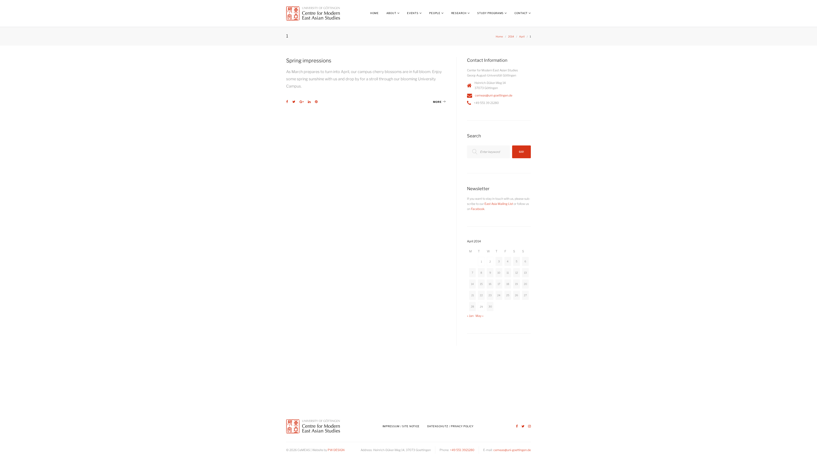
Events (412, 13)
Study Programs (490, 13)
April (522, 36)
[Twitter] (522, 426)
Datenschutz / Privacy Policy (450, 426)
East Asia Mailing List (498, 204)
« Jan (470, 316)
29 (481, 306)
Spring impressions (308, 61)
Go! (521, 151)
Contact (521, 13)
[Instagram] (529, 426)
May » (479, 316)
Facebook (477, 209)
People (434, 13)
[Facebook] (517, 426)
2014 (511, 36)
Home (374, 13)
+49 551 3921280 (462, 450)
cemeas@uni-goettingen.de (493, 95)
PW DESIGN (336, 450)
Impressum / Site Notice (401, 426)
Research (459, 13)
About (391, 13)
